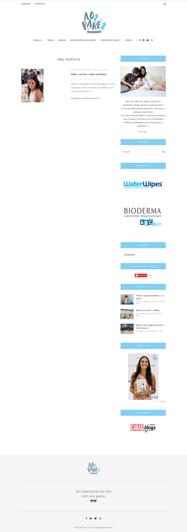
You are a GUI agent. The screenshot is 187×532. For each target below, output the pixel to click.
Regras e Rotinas (150, 301)
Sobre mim (25, 4)
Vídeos (128, 40)
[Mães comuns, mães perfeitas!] (32, 85)
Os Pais (104, 70)
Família (37, 40)
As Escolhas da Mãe (81, 70)
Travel (50, 40)
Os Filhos (139, 301)
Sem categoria (141, 313)
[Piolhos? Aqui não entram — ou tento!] (127, 299)
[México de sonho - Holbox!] (127, 314)
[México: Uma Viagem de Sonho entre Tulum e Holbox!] (127, 329)
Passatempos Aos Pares (83, 40)
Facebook (129, 254)
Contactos (40, 4)
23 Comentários (94, 79)
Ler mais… (143, 131)
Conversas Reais (109, 40)
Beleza (62, 40)
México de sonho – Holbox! (148, 310)
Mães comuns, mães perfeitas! (89, 74)
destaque (139, 331)
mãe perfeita (68, 59)
